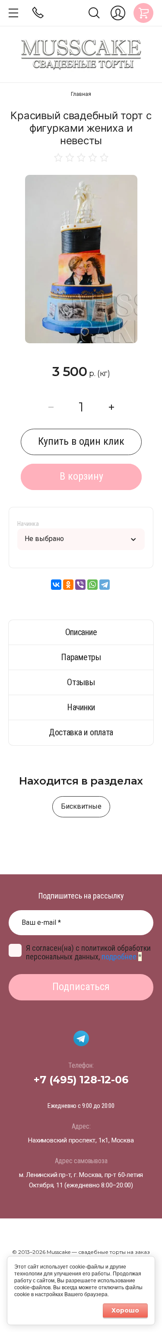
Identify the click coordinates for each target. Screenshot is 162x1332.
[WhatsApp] (92, 584)
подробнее (119, 956)
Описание (81, 632)
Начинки (81, 707)
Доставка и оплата (81, 732)
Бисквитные (81, 806)
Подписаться (81, 987)
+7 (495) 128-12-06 (81, 1079)
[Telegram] (104, 584)
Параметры (81, 657)
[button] (13, 13)
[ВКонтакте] (56, 584)
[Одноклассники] (68, 584)
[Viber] (80, 584)
